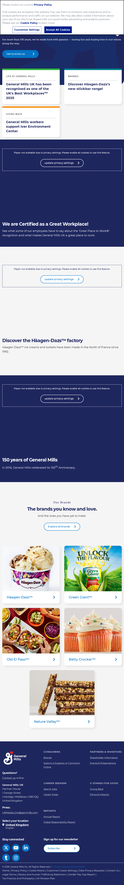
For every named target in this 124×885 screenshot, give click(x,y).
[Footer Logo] (15, 758)
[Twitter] (6, 848)
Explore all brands (59, 526)
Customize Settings (27, 29)
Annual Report (52, 816)
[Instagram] (16, 857)
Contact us (9, 778)
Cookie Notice (36, 870)
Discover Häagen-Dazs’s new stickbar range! (93, 87)
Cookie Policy (29, 23)
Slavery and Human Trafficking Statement (42, 874)
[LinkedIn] (26, 848)
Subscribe (54, 848)
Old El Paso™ (31, 637)
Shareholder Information (104, 757)
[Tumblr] (6, 857)
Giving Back (96, 789)
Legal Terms (9, 874)
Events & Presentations (103, 763)
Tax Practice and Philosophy (18, 878)
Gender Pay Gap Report (81, 874)
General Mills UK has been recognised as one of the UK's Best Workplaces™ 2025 (31, 87)
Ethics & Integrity (99, 794)
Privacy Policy (19, 870)
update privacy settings (59, 163)
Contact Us (112, 870)
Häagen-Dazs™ (31, 574)
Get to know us (15, 53)
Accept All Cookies (58, 29)
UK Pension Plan (45, 878)
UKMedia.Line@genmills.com (20, 812)
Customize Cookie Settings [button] (62, 870)
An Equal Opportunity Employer (68, 866)
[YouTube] (16, 848)
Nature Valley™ (62, 699)
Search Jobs (50, 789)
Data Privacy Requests (91, 870)
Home (5, 870)
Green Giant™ (93, 574)
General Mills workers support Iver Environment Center (31, 122)
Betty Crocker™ (93, 637)
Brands (48, 757)
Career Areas (51, 794)
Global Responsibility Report (59, 822)
